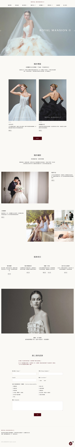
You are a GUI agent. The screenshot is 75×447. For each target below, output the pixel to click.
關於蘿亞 (10, 5)
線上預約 (65, 5)
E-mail (13, 377)
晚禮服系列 (42, 124)
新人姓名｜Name (16, 371)
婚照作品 (53, 172)
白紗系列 (11, 124)
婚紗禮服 (24, 5)
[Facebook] (73, 442)
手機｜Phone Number (44, 371)
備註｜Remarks (15, 399)
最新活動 (17, 5)
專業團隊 (41, 5)
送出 (37, 414)
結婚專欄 (58, 5)
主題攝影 (3, 211)
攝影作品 (32, 5)
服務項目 (49, 5)
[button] (0, 30)
